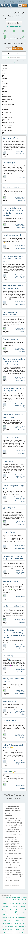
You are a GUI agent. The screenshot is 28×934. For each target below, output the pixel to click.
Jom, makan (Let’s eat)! (11, 138)
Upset (23, 906)
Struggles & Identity (20, 923)
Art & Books (7, 920)
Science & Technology (8, 926)
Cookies (20, 62)
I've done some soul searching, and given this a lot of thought (13, 557)
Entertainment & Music (8, 917)
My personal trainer (9, 701)
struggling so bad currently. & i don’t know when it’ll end (13, 287)
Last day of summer (9, 532)
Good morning (8, 656)
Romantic (5, 909)
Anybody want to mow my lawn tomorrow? (13, 680)
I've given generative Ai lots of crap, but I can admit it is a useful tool (13, 258)
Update (7, 911)
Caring (12, 909)
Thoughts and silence (10, 582)
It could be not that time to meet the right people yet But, (14, 389)
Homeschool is (8, 461)
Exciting (12, 903)
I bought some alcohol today (12, 235)
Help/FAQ (24, 897)
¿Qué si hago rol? (9, 508)
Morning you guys (9, 163)
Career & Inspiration (8, 914)
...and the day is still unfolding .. (14, 606)
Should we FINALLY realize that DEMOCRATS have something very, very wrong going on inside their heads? (14, 633)
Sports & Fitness (21, 929)
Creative (19, 903)
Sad (18, 909)
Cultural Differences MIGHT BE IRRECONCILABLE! (13, 416)
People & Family (20, 911)
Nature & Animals (8, 929)
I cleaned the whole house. (12, 437)
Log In (20, 5)
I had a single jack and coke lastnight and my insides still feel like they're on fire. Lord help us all (13, 211)
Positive (5, 903)
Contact (18, 897)
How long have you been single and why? (13, 487)
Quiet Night (7, 772)
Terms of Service (8, 62)
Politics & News (20, 920)
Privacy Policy (14, 62)
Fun (25, 903)
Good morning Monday (10, 339)
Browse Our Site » (14, 23)
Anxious (15, 906)
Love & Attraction (8, 923)
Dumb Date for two (9, 721)
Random (6, 906)
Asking (24, 909)
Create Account (17, 48)
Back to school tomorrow (11, 187)
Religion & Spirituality (21, 926)
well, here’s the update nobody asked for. (13, 746)
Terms (25, 899)
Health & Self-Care (9, 932)
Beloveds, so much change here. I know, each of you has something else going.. (14, 361)
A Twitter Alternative (22, 33)
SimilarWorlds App (14, 27)
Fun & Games (21, 914)
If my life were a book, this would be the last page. (12, 313)
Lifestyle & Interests (21, 917)
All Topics (22, 932)
